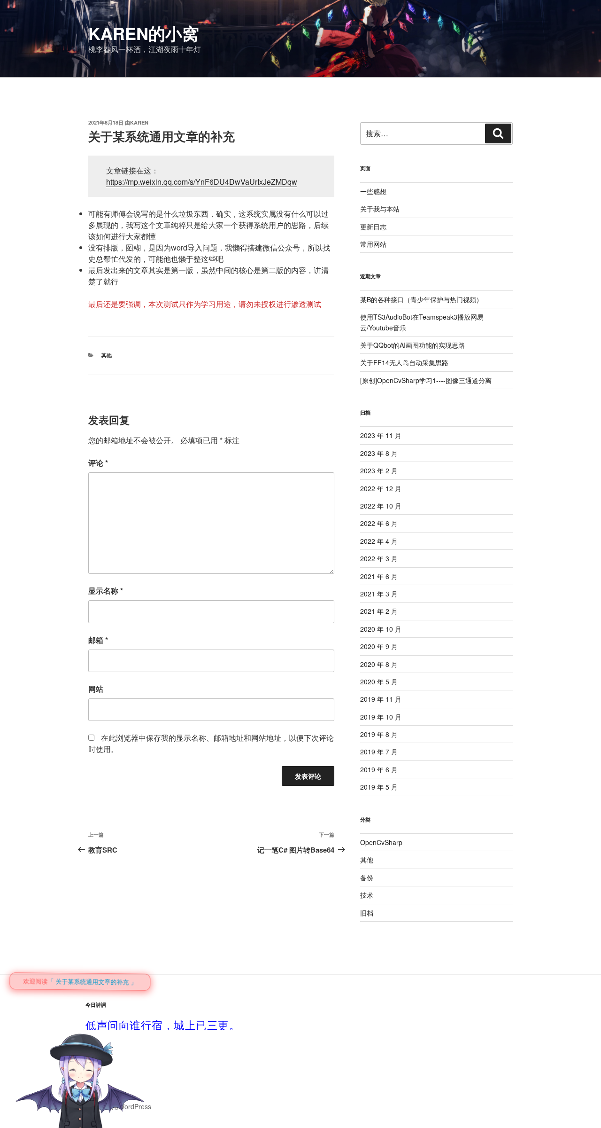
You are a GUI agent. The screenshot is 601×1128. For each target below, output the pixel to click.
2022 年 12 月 (380, 488)
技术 (366, 895)
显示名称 (105, 590)
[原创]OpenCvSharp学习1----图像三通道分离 (426, 380)
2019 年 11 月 (380, 699)
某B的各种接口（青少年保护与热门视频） (421, 299)
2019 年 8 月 (379, 734)
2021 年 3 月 (379, 593)
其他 (106, 355)
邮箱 (98, 639)
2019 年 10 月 (380, 716)
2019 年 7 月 (379, 751)
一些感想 (373, 191)
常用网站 (373, 244)
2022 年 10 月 (380, 505)
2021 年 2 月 (379, 611)
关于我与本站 (380, 208)
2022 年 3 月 (379, 558)
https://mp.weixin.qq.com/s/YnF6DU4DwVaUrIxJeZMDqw (201, 181)
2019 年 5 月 (379, 786)
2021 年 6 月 (379, 576)
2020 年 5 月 (379, 681)
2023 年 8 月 (379, 453)
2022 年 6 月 (379, 523)
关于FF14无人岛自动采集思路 (404, 362)
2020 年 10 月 (380, 629)
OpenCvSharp (381, 842)
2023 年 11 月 (380, 435)
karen (139, 122)
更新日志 (373, 226)
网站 (95, 688)
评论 (98, 462)
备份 (366, 877)
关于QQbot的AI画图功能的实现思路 (412, 345)
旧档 (366, 912)
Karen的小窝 (143, 33)
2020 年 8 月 (379, 664)
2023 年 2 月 (379, 470)
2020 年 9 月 (379, 646)
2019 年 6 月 (379, 769)
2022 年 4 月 (379, 541)
